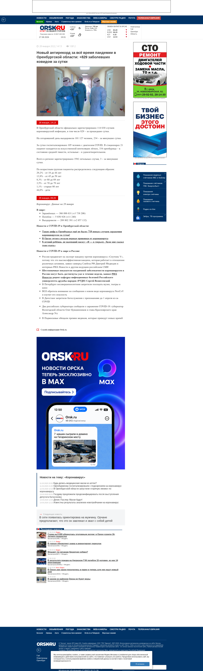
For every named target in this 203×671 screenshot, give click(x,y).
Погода (70, 18)
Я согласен (140, 664)
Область (133, 34)
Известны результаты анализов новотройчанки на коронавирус (79, 502)
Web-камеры (100, 18)
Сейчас (73, 28)
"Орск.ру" (63, 643)
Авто (57, 22)
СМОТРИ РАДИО (118, 18)
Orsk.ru (127, 645)
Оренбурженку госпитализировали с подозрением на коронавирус (81, 486)
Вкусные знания (109, 22)
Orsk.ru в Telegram (92, 22)
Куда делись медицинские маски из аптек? (68, 483)
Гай (131, 29)
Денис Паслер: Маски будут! (61, 500)
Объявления (56, 18)
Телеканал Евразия (149, 18)
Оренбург (134, 32)
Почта (131, 18)
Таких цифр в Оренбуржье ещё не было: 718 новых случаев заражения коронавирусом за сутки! (82, 233)
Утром (73, 35)
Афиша (49, 22)
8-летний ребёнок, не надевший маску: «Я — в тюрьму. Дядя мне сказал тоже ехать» (83, 243)
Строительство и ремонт (71, 22)
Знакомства (83, 18)
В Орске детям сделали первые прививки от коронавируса (75, 238)
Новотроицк (135, 27)
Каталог (40, 22)
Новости (41, 18)
